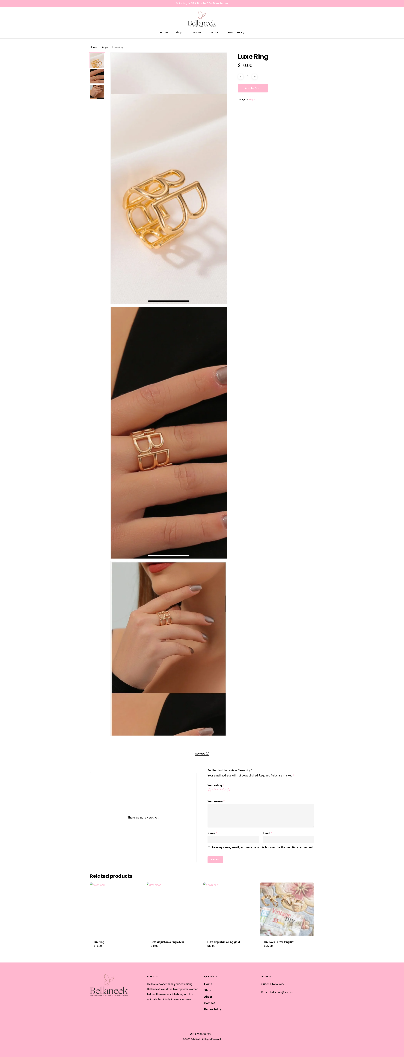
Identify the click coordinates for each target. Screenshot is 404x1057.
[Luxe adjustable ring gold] (230, 909)
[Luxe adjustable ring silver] (173, 909)
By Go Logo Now (203, 1034)
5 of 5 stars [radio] (229, 790)
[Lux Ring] (117, 909)
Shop (207, 990)
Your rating (216, 785)
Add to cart (253, 88)
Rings (104, 47)
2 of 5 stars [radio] (214, 790)
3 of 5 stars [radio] (219, 790)
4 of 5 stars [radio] (224, 790)
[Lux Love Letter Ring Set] (287, 909)
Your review (216, 801)
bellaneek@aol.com (282, 992)
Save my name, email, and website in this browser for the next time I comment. (262, 847)
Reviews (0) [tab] (202, 753)
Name (212, 833)
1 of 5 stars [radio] (210, 790)
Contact (209, 1003)
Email (267, 833)
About (208, 996)
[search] (304, 19)
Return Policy (213, 1009)
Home (93, 47)
